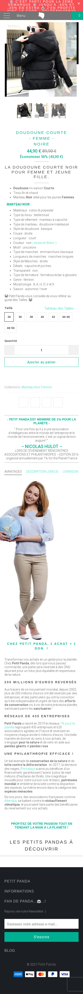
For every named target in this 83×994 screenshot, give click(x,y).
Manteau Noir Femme (36, 387)
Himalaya (28, 769)
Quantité (10, 341)
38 (31, 317)
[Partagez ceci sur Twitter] (23, 402)
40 (42, 317)
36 (20, 317)
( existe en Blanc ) (44, 243)
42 (53, 317)
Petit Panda (47, 964)
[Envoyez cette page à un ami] (58, 402)
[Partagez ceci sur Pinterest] (46, 402)
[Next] (74, 59)
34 (9, 317)
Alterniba (10, 801)
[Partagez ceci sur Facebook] (35, 402)
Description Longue (42, 471)
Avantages (13, 471)
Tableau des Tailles (59, 308)
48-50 (10, 328)
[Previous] (8, 59)
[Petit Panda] (41, 15)
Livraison (70, 471)
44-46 (66, 317)
